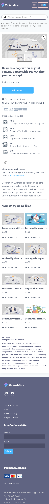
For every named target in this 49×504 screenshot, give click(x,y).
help (31, 352)
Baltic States (17, 499)
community (20, 349)
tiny (13, 366)
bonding (36, 343)
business (5, 346)
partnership (41, 355)
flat (26, 352)
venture (17, 369)
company (29, 349)
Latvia (7, 499)
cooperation (7, 352)
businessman (15, 346)
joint (7, 355)
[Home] (2, 23)
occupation (23, 355)
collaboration (27, 346)
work (23, 369)
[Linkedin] (12, 393)
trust (26, 366)
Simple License (11, 417)
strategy (6, 363)
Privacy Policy (10, 413)
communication (8, 349)
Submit (8, 451)
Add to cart (17, 90)
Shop (6, 409)
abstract (10, 343)
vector (10, 369)
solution (36, 360)
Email (6, 441)
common (37, 346)
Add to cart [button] (8, 237)
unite (37, 366)
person (12, 357)
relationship (16, 360)
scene (24, 360)
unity (4, 369)
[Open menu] (34, 5)
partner (32, 355)
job (3, 355)
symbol (29, 363)
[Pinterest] (6, 393)
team (35, 363)
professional (25, 357)
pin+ (17, 357)
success (14, 363)
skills (30, 360)
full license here (17, 175)
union (32, 366)
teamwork (6, 366)
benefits (29, 343)
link (11, 355)
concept (37, 349)
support (21, 363)
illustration (38, 352)
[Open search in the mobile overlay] (24, 17)
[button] (43, 37)
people (5, 357)
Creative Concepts (17, 340)
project (43, 357)
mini (16, 355)
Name (7, 432)
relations (6, 360)
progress (35, 357)
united (43, 366)
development (18, 352)
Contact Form (11, 405)
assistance (19, 343)
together (19, 366)
